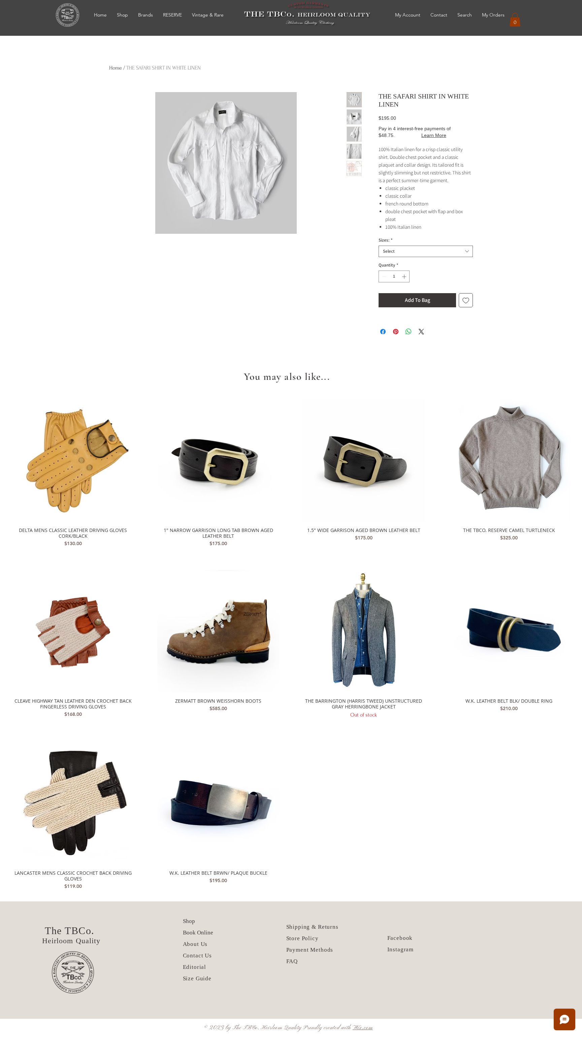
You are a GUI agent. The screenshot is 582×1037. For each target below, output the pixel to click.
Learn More (433, 135)
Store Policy (302, 938)
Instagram (400, 949)
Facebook (400, 938)
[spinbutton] (394, 276)
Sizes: (386, 240)
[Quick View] (73, 460)
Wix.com (363, 1028)
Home (115, 68)
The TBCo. (71, 930)
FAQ (292, 961)
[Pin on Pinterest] (396, 332)
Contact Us (197, 955)
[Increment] (405, 276)
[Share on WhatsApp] (409, 332)
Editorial (194, 967)
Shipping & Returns (312, 927)
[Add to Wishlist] (466, 300)
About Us (196, 944)
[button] (515, 20)
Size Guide (197, 978)
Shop (189, 921)
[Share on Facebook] (383, 332)
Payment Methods (309, 950)
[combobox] (426, 251)
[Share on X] (421, 332)
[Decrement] (384, 276)
